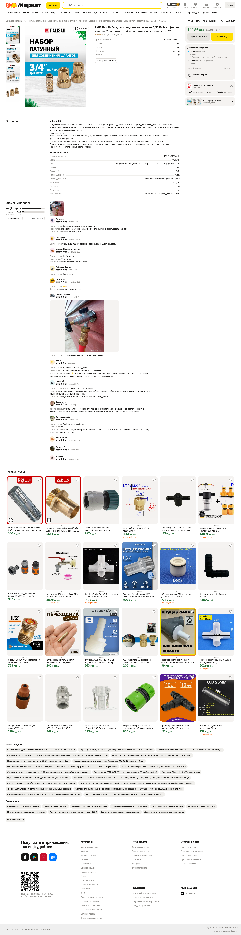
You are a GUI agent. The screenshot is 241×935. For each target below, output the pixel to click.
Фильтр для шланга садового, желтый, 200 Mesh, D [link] (213, 529)
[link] (41, 750)
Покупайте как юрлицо (142, 855)
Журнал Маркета (139, 868)
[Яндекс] (234, 931)
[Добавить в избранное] (39, 480)
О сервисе (136, 859)
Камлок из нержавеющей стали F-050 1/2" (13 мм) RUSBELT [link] (61, 727)
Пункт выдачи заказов (191, 859)
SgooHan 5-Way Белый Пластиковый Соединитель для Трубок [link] (101, 595)
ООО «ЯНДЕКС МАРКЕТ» (226, 927)
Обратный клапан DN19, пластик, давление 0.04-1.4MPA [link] (176, 595)
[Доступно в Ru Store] (53, 861)
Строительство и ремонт (92, 910)
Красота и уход (87, 880)
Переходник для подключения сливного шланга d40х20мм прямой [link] (177, 661)
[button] (106, 60)
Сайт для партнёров (141, 905)
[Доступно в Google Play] (34, 861)
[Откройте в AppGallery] (43, 861)
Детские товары (88, 914)
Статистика (12, 929)
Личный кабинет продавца (144, 893)
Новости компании (189, 847)
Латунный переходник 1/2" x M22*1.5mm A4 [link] (136, 529)
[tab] (13, 12)
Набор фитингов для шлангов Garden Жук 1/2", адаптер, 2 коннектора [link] (21, 594)
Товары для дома (88, 872)
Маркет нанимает (189, 864)
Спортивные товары (90, 901)
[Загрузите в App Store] (25, 861)
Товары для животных (91, 905)
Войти (230, 5)
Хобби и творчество (90, 884)
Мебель (84, 851)
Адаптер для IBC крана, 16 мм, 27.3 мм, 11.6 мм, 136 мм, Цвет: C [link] (62, 595)
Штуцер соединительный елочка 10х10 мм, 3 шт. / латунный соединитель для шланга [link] (61, 661)
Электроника (86, 864)
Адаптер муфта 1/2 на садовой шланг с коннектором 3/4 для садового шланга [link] (137, 661)
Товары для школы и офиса (93, 897)
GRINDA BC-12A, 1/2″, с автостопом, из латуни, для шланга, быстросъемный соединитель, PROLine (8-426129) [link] (24, 661)
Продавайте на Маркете (143, 897)
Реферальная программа (192, 851)
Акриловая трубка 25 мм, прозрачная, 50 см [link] (211, 727)
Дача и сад (85, 889)
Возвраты (136, 864)
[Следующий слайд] (85, 66)
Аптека (84, 876)
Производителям (189, 855)
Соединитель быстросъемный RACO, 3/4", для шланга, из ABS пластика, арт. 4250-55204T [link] (98, 529)
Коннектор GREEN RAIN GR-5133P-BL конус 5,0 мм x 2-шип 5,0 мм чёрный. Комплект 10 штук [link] (177, 529)
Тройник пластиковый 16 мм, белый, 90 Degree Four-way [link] (216, 661)
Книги (83, 893)
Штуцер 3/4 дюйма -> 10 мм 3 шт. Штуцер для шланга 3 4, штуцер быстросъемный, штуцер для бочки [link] (101, 661)
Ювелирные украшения (91, 918)
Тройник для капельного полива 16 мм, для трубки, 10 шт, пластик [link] (177, 727)
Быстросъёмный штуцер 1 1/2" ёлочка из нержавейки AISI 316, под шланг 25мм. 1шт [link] (139, 595)
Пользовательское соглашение (35, 929)
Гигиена (84, 859)
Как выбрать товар (140, 847)
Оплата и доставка (140, 851)
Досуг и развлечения (90, 847)
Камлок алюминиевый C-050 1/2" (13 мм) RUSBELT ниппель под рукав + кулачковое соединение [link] (101, 727)
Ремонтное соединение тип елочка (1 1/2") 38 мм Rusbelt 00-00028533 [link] (24, 529)
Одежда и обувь (88, 868)
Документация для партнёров (145, 901)
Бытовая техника (88, 855)
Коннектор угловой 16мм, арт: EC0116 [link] (213, 595)
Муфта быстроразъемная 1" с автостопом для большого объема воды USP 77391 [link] (138, 727)
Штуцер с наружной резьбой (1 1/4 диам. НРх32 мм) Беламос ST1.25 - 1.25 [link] (62, 529)
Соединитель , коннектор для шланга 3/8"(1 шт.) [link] (21, 727)
